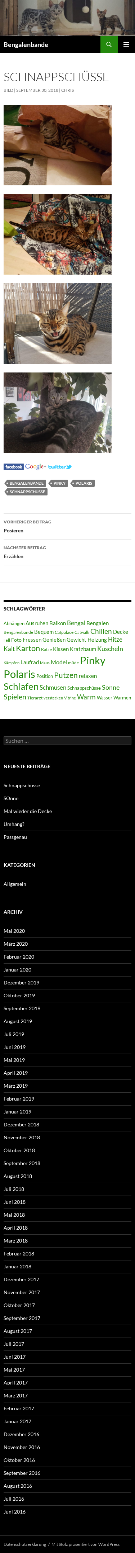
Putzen (66, 675)
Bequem (44, 632)
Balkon (57, 623)
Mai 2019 (14, 1060)
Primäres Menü (126, 44)
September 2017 (22, 1318)
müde (73, 662)
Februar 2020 (19, 957)
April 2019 (16, 1073)
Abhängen (14, 623)
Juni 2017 (15, 1357)
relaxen (88, 676)
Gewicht (76, 639)
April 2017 (16, 1382)
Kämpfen (11, 662)
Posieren (27, 526)
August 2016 (18, 1486)
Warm (86, 697)
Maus (45, 662)
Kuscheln (110, 648)
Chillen (101, 631)
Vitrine (70, 697)
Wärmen (122, 697)
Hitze (115, 639)
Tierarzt (34, 697)
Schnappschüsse (27, 491)
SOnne (11, 798)
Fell (7, 640)
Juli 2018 (14, 1189)
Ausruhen (37, 623)
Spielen (15, 696)
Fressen (32, 639)
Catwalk (82, 632)
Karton (28, 648)
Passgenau (15, 837)
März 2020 (16, 944)
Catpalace (64, 632)
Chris (67, 90)
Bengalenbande (26, 44)
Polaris (84, 483)
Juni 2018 (15, 1202)
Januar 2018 (17, 1266)
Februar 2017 (19, 1408)
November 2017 (22, 1292)
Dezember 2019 (21, 982)
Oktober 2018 (19, 1150)
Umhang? (14, 824)
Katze (46, 649)
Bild (8, 90)
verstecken (53, 697)
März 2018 (16, 1241)
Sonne (111, 687)
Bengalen (97, 623)
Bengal (76, 623)
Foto (16, 640)
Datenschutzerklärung (25, 1544)
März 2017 (16, 1395)
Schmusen (53, 687)
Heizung (97, 640)
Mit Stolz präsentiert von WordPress (85, 1544)
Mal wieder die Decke (28, 811)
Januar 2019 (17, 1111)
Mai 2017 (14, 1370)
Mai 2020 (14, 931)
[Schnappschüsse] (14, 465)
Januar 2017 (17, 1421)
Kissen (61, 649)
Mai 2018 (14, 1215)
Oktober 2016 (19, 1460)
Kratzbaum (83, 649)
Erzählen (25, 552)
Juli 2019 (14, 1034)
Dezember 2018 (21, 1124)
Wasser (104, 697)
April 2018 (16, 1228)
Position (44, 676)
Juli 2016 (14, 1499)
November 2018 (22, 1137)
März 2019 (16, 1086)
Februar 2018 (19, 1253)
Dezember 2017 (21, 1279)
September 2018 (22, 1163)
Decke (120, 632)
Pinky (60, 483)
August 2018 (18, 1176)
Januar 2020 (17, 970)
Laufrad (30, 662)
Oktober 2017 (19, 1305)
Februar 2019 (19, 1099)
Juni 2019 (15, 1047)
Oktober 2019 (19, 995)
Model (59, 662)
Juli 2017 (14, 1344)
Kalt (9, 648)
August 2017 (18, 1331)
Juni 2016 (15, 1512)
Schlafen (21, 686)
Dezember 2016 (21, 1434)
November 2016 (22, 1447)
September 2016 (22, 1473)
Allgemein (15, 884)
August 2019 (18, 1021)
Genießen (54, 640)
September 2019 (22, 1008)
